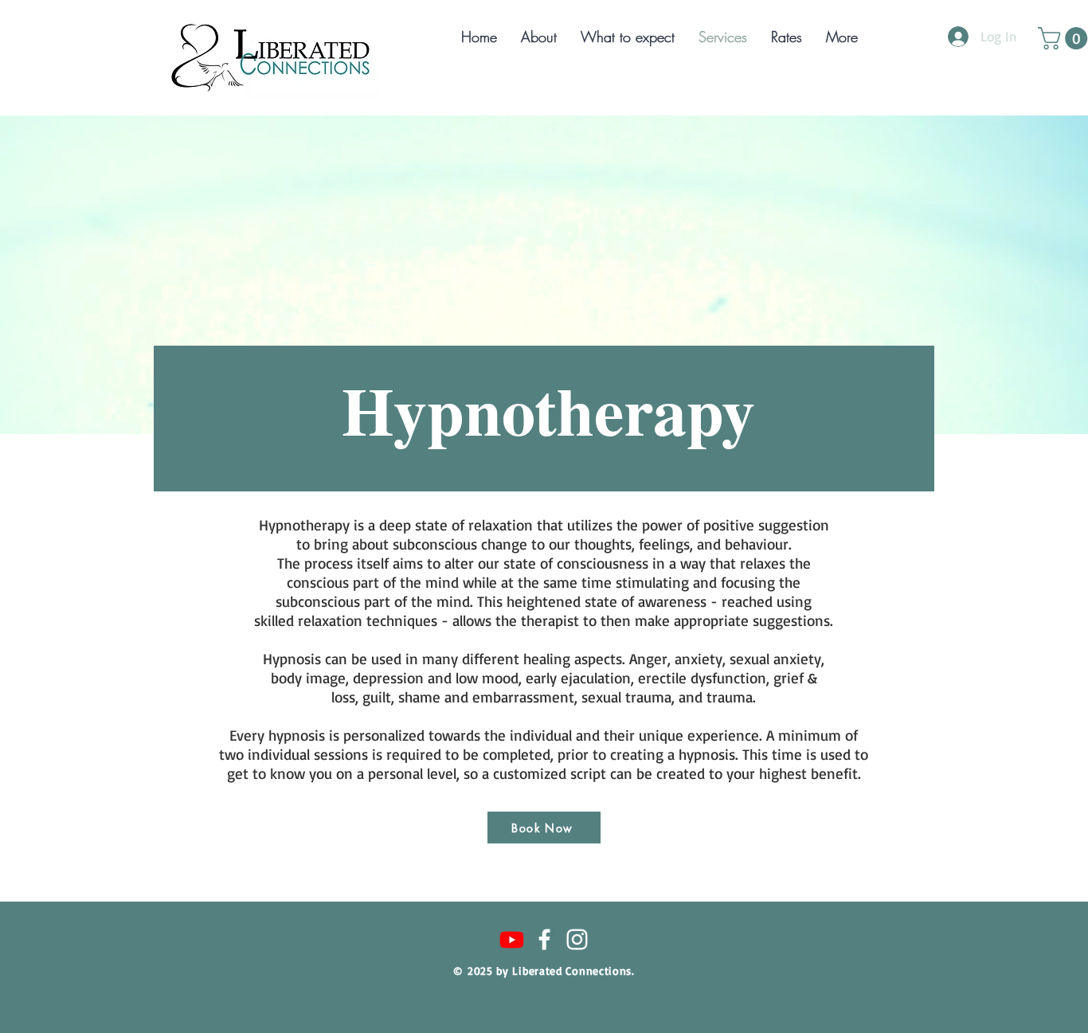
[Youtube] (512, 939)
